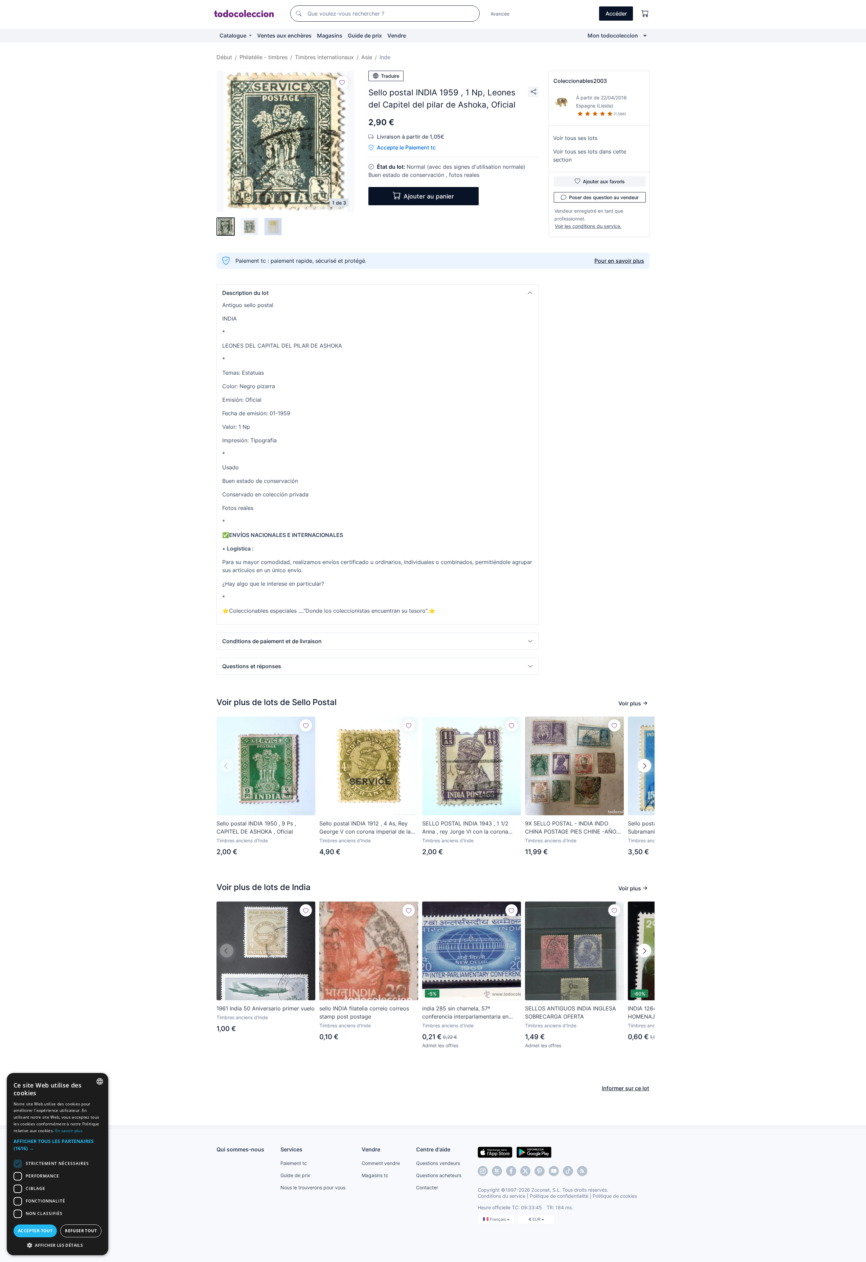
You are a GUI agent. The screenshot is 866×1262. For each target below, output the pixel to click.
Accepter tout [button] (35, 1231)
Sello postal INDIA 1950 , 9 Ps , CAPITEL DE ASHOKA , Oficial (256, 827)
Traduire (390, 76)
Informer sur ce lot (625, 1088)
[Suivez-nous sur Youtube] (554, 1171)
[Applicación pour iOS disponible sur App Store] (495, 1151)
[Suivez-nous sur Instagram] (483, 1171)
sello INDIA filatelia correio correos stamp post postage (364, 1012)
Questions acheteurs (438, 1175)
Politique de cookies (615, 1196)
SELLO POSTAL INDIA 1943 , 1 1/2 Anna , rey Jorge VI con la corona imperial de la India (465, 828)
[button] (377, 293)
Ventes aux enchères (284, 35)
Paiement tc (293, 1163)
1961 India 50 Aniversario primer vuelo (265, 1008)
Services (291, 1149)
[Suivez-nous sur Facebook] (511, 1171)
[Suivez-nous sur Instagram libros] (497, 1171)
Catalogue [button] (234, 35)
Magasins (329, 35)
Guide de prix (365, 35)
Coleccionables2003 (580, 80)
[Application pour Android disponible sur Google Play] (534, 1151)
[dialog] (57, 1164)
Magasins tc (375, 1175)
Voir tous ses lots (575, 138)
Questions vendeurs (438, 1163)
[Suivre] (342, 82)
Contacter (427, 1187)
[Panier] (645, 13)
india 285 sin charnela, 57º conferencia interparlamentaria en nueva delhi (465, 1013)
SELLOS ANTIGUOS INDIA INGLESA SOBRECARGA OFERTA (570, 1012)
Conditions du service (501, 1196)
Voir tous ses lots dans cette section (589, 155)
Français (498, 1219)
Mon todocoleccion (613, 35)
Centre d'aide (433, 1149)
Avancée (500, 14)
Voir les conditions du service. (588, 226)
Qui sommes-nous (240, 1149)
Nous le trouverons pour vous (312, 1187)
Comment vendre (381, 1163)
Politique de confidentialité (559, 1196)
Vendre (396, 35)
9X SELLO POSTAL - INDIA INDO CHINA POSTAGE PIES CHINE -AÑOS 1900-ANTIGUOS (572, 828)
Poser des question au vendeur (604, 197)
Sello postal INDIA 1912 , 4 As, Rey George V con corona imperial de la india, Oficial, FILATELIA (365, 828)
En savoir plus (69, 1131)
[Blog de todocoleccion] (582, 1171)
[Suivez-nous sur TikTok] (568, 1171)
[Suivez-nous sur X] (525, 1171)
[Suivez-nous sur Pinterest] (539, 1171)
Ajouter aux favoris (604, 181)
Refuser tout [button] (81, 1231)
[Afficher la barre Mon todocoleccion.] (645, 35)
